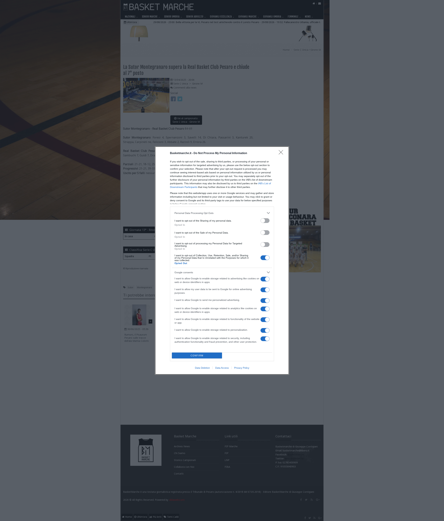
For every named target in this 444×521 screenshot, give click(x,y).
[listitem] (222, 213)
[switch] (265, 220)
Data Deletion (202, 367)
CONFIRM (197, 355)
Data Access (222, 367)
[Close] (282, 153)
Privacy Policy (241, 367)
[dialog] (222, 260)
